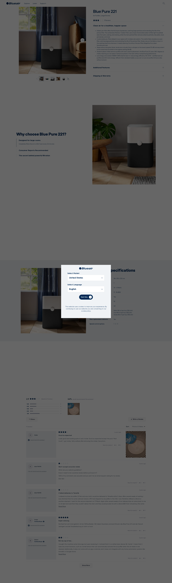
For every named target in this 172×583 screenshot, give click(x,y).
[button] (102, 20)
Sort (127, 426)
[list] (86, 289)
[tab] (48, 143)
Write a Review (139, 419)
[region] (74, 409)
